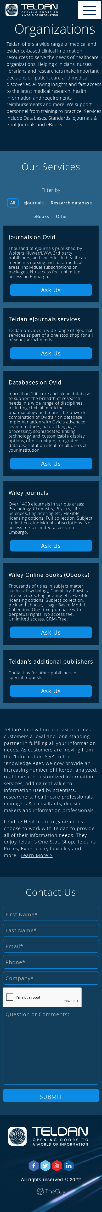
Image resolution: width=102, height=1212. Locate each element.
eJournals (34, 203)
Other (62, 216)
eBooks (41, 216)
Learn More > (37, 855)
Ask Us (51, 290)
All (12, 203)
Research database (71, 203)
